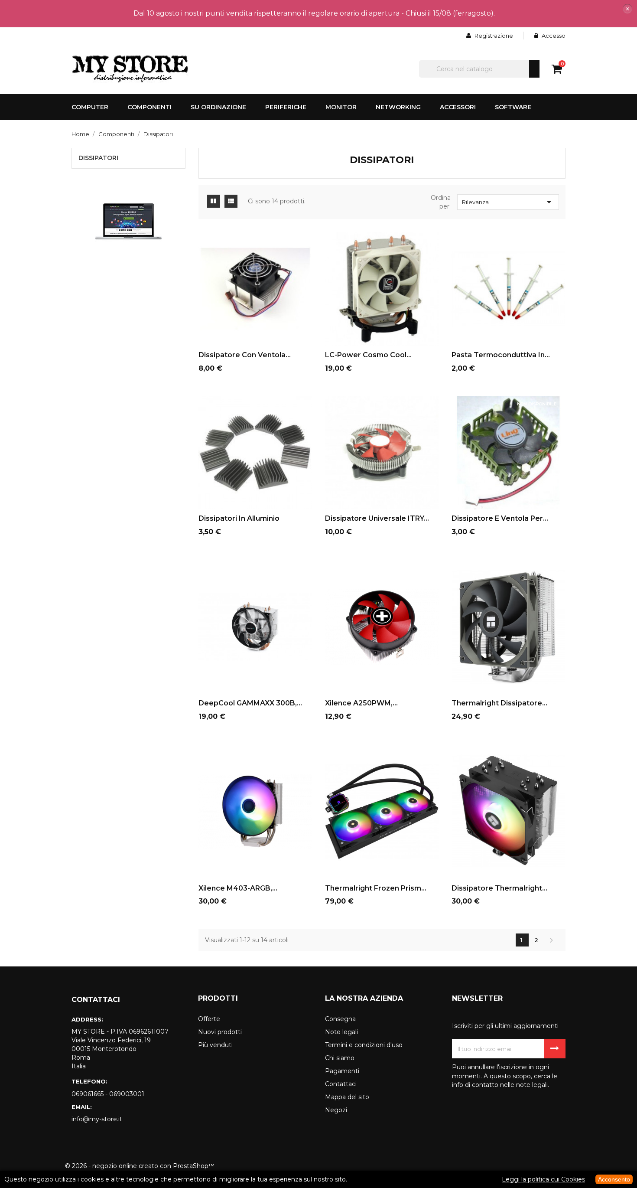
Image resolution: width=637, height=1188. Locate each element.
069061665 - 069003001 (108, 1094)
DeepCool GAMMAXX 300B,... (250, 703)
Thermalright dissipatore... (499, 703)
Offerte (209, 1019)
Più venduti (215, 1045)
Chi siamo (339, 1058)
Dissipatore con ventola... (244, 355)
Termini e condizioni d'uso (364, 1045)
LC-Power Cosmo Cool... (368, 355)
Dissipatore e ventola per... (500, 518)
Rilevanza (508, 202)
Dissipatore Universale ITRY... (377, 518)
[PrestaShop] (128, 221)
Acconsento (614, 1179)
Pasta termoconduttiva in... (501, 355)
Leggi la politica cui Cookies (543, 1179)
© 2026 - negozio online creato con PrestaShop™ (139, 1166)
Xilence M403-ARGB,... (237, 888)
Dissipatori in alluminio (239, 518)
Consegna (340, 1019)
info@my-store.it (97, 1119)
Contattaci (341, 1084)
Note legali (341, 1032)
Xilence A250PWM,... (361, 703)
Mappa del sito (347, 1097)
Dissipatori (98, 158)
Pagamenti (342, 1071)
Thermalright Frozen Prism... (375, 888)
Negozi (336, 1110)
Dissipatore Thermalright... (499, 888)
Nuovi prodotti (220, 1032)
